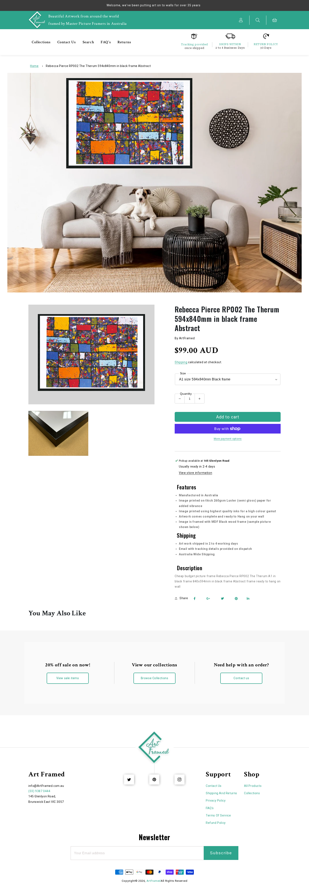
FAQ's (210, 808)
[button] (258, 20)
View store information (195, 472)
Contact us (241, 678)
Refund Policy (216, 822)
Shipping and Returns (221, 793)
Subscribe (221, 853)
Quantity (186, 393)
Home (34, 66)
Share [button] (184, 598)
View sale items (67, 678)
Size (183, 373)
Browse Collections (154, 678)
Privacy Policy (216, 800)
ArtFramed (154, 880)
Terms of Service (218, 815)
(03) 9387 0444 (39, 791)
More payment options (228, 438)
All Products (252, 785)
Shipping (181, 362)
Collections (252, 793)
